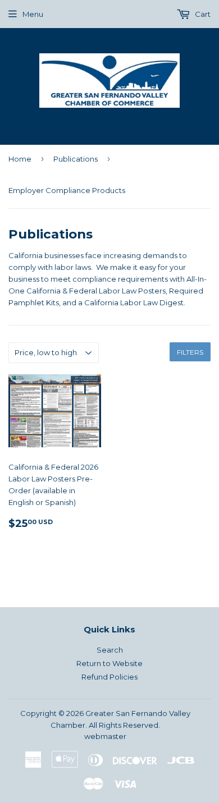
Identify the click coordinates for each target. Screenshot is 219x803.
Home (19, 158)
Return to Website (109, 663)
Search (110, 649)
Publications (75, 158)
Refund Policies (109, 676)
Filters (190, 352)
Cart (202, 14)
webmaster (105, 736)
